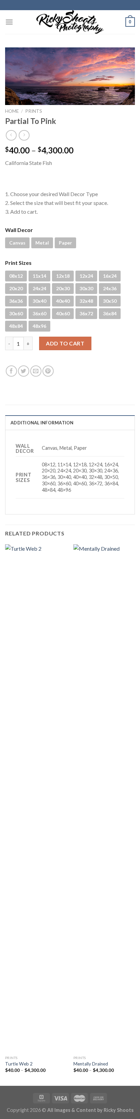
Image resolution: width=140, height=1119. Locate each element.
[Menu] (9, 22)
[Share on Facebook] (11, 371)
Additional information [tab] (42, 422)
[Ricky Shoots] (70, 22)
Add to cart (65, 343)
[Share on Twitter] (23, 371)
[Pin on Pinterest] (48, 371)
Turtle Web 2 (19, 1064)
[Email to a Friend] (35, 371)
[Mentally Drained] (104, 798)
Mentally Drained (90, 1064)
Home (12, 111)
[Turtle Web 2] (36, 798)
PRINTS (33, 111)
